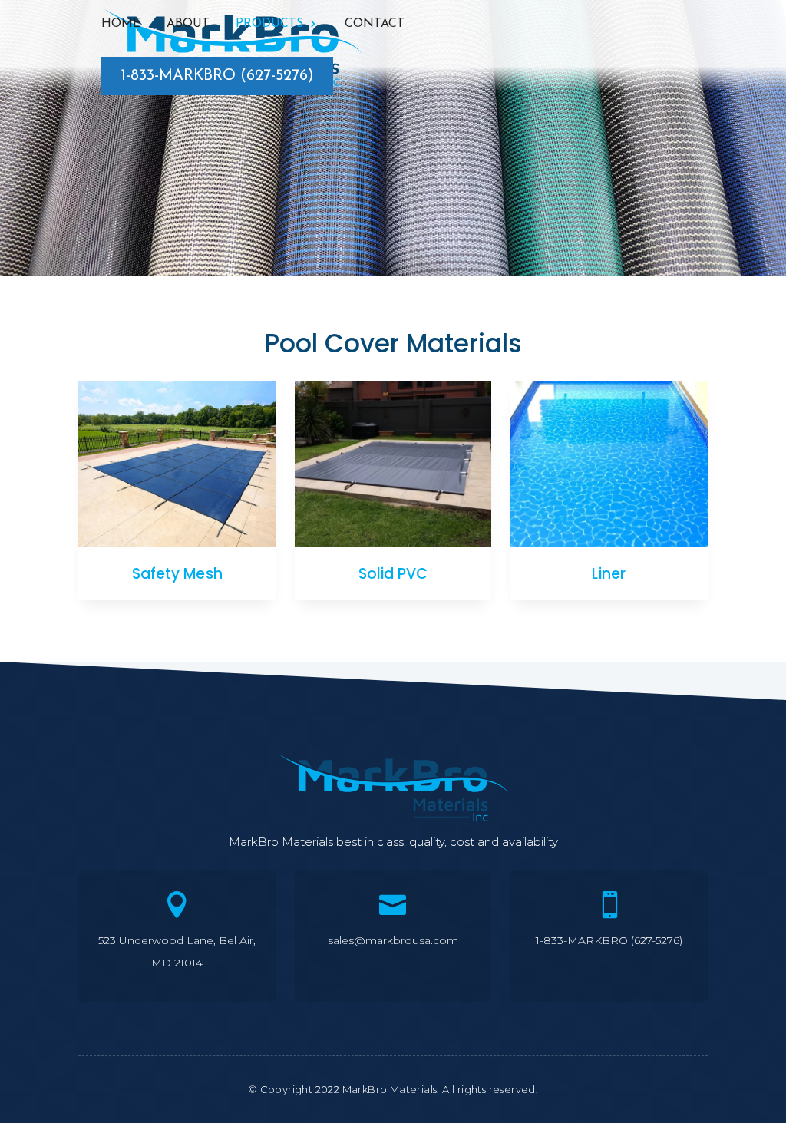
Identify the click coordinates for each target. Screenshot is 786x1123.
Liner (609, 573)
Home (120, 24)
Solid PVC (393, 573)
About (188, 24)
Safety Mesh (177, 573)
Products (269, 24)
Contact (375, 24)
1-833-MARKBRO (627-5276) (217, 76)
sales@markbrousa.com (393, 940)
